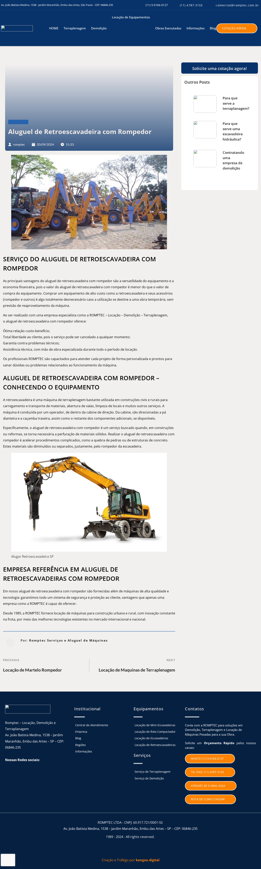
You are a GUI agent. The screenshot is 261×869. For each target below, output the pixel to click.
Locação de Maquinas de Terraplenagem (137, 669)
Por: (64, 640)
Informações (18, 122)
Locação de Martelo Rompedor (32, 669)
